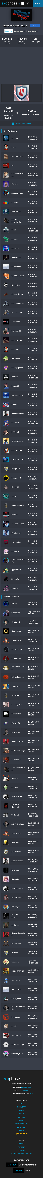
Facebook (21, 1150)
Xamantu (25, 1090)
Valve (31, 1094)
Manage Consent (21, 1124)
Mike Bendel (26, 1087)
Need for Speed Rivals (15, 25)
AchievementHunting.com (21, 1154)
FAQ (21, 1104)
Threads (21, 1144)
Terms (21, 1130)
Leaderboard (19, 31)
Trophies (8, 31)
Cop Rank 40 (8, 109)
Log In (37, 3)
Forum (34, 31)
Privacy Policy (21, 1127)
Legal (21, 1120)
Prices (28, 31)
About (21, 1114)
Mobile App (21, 1107)
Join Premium (21, 1134)
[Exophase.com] (11, 3)
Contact (21, 1117)
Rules (21, 1110)
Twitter (21, 1147)
